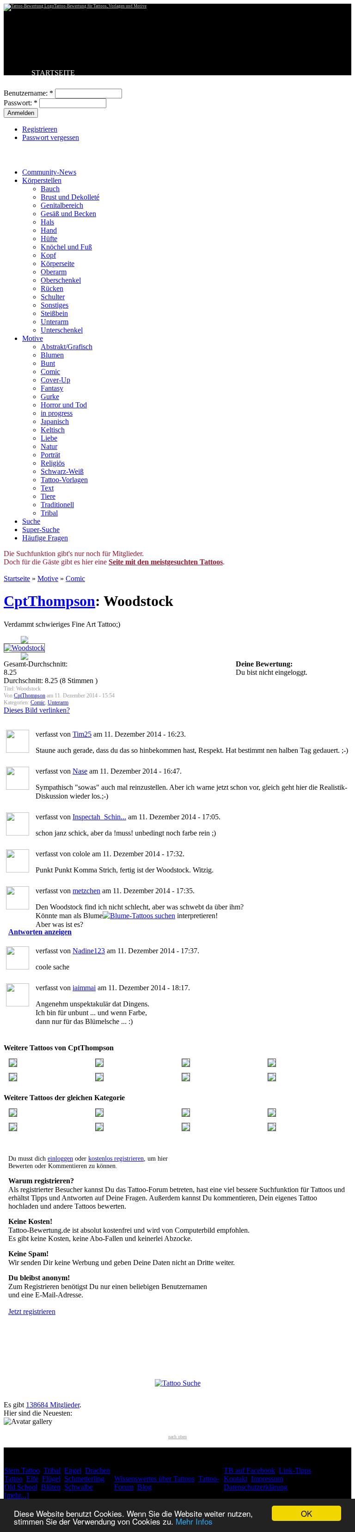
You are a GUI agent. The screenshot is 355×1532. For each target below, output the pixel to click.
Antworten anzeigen (40, 932)
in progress (57, 413)
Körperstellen (41, 180)
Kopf (48, 255)
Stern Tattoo (22, 1470)
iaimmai (84, 988)
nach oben (177, 1436)
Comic (50, 371)
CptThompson (49, 601)
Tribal (49, 513)
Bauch (50, 189)
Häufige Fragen (45, 538)
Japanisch (55, 421)
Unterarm (54, 322)
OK (306, 1513)
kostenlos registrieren (116, 1158)
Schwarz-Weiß (62, 471)
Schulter (53, 297)
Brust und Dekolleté (70, 197)
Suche (31, 521)
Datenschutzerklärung (256, 1487)
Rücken (52, 288)
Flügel (51, 1479)
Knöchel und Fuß (66, 247)
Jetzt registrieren (31, 1311)
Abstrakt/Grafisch (66, 347)
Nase (80, 771)
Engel (72, 1470)
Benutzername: (28, 93)
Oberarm (54, 272)
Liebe (49, 438)
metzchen (86, 891)
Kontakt (235, 1479)
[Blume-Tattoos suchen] (139, 916)
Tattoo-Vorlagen (64, 480)
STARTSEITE (53, 73)
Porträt (50, 455)
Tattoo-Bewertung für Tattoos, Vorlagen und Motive (100, 6)
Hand (49, 230)
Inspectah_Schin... (99, 817)
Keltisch (53, 430)
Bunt (48, 363)
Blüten (51, 1487)
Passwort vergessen (50, 137)
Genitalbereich (62, 205)
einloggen (60, 1158)
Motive (32, 338)
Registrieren (39, 129)
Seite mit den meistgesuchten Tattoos (166, 562)
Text (47, 488)
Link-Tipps (295, 1470)
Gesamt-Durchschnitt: (35, 664)
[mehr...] (16, 1495)
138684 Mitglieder (53, 1405)
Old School (20, 1487)
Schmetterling (84, 1479)
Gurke (50, 396)
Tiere (48, 496)
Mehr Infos (194, 1521)
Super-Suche (41, 529)
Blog (144, 1487)
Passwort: (20, 103)
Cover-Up (55, 380)
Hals (47, 222)
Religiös (53, 463)
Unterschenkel (62, 330)
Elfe (32, 1479)
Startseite (17, 578)
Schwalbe (78, 1487)
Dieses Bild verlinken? (37, 710)
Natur (49, 446)
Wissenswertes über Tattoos (154, 1479)
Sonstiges (54, 305)
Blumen (52, 355)
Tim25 (82, 734)
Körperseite (57, 263)
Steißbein (54, 313)
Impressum (267, 1479)
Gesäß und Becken (68, 214)
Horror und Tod (64, 405)
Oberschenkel (61, 280)
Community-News (49, 172)
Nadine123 (89, 951)
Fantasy (52, 388)
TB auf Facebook (249, 1470)
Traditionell (57, 505)
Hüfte (49, 238)
